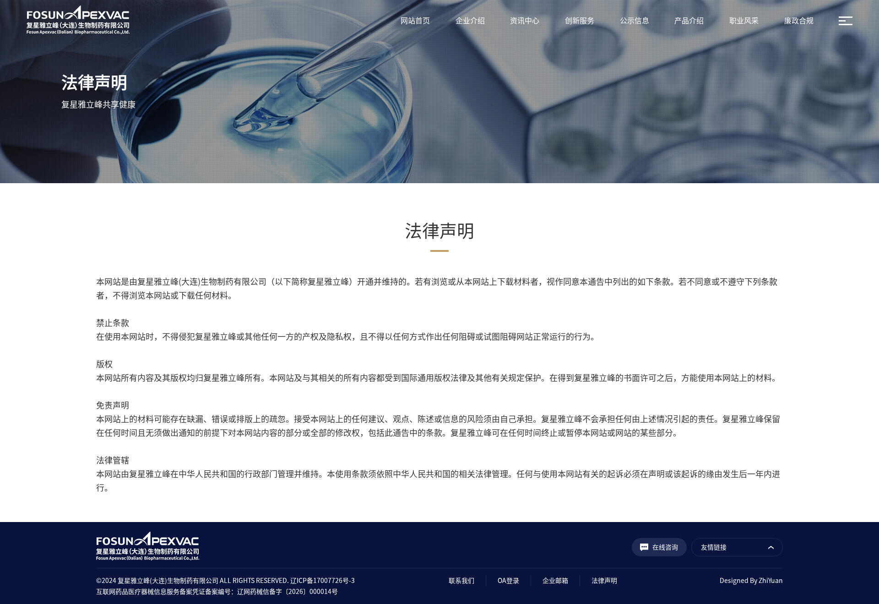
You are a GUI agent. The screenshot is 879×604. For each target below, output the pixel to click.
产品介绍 (689, 20)
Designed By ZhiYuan (751, 580)
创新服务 (579, 20)
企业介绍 (470, 20)
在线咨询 (665, 547)
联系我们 (461, 580)
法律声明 (604, 580)
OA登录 (508, 580)
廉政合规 (799, 20)
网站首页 (415, 20)
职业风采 (744, 20)
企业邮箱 (555, 580)
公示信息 (634, 20)
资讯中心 (524, 20)
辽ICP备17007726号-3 (322, 580)
